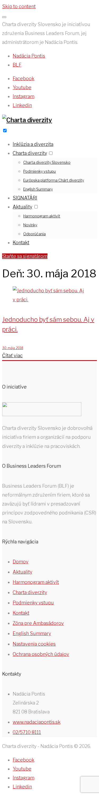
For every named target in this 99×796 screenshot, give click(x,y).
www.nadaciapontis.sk (36, 722)
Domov (21, 561)
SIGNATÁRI (25, 198)
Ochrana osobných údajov (41, 654)
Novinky (30, 225)
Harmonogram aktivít (41, 216)
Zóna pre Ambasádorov (38, 623)
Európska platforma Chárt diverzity (53, 180)
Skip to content (19, 6)
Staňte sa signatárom (25, 256)
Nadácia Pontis (29, 56)
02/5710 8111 (27, 732)
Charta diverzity (30, 153)
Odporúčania (34, 234)
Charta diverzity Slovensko (46, 162)
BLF (17, 65)
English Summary (38, 189)
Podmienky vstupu (39, 171)
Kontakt (21, 242)
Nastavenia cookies (34, 644)
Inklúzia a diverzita (33, 144)
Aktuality (22, 207)
